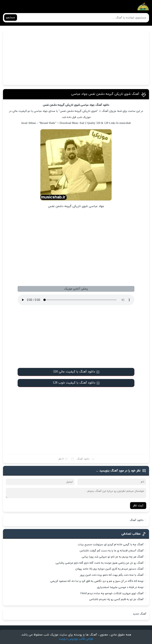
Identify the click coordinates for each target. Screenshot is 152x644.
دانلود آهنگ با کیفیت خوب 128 (74, 383)
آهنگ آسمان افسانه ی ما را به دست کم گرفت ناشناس (111, 551)
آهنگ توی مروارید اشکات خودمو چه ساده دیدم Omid (111, 593)
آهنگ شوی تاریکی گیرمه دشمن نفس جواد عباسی (105, 94)
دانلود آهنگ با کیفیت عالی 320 (74, 371)
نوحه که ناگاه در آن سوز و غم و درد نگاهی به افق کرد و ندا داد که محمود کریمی (96, 581)
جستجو (10, 17)
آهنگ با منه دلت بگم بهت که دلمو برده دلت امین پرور (111, 575)
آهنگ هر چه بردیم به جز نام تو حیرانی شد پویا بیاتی (112, 557)
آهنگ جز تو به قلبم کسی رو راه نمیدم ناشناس (116, 599)
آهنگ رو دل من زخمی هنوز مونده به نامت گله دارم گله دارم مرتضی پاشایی (99, 563)
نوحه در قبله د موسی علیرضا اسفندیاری (120, 587)
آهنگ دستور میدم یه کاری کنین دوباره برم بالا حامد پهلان (109, 569)
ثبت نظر (138, 505)
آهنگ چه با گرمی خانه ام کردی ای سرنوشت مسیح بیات (110, 544)
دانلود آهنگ (83, 459)
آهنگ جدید (139, 614)
